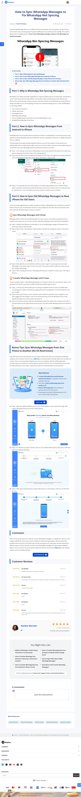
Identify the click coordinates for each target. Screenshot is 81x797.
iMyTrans (36, 359)
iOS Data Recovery (52, 722)
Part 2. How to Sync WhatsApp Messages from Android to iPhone (35, 76)
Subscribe (76, 775)
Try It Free (39, 402)
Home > (16, 735)
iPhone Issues (39, 722)
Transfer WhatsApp (21, 24)
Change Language (40, 780)
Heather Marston (29, 625)
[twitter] (6, 764)
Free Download (39, 555)
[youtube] (10, 764)
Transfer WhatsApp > (24, 735)
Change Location (65, 722)
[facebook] (3, 764)
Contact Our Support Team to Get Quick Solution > (49, 673)
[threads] (18, 765)
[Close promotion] (78, 794)
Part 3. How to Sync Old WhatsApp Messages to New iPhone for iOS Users (38, 79)
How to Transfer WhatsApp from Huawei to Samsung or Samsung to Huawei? (26, 659)
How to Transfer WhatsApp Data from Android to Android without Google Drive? (54, 652)
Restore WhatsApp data (46, 388)
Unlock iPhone (13, 722)
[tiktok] (21, 764)
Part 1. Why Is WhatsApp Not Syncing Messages (30, 74)
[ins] (14, 764)
